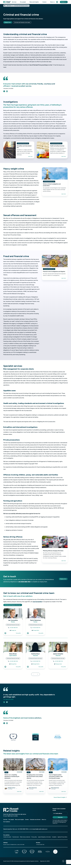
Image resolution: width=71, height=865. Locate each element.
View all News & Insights (59, 797)
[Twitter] (63, 861)
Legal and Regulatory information (44, 836)
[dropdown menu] (16, 788)
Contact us (63, 2)
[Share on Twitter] (4, 91)
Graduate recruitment (35, 819)
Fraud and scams (15, 836)
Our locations (6, 821)
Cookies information (7, 836)
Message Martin (36, 630)
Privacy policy (34, 836)
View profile (18, 633)
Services (14, 2)
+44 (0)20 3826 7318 (36, 661)
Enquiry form (8, 22)
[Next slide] (37, 674)
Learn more (30, 156)
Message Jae (13, 630)
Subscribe (60, 817)
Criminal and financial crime (23, 143)
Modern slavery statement (25, 836)
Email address (58, 813)
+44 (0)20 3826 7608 (13, 661)
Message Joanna (58, 663)
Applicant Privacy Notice (62, 836)
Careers (44, 2)
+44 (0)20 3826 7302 (58, 661)
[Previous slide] (33, 674)
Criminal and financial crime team (22, 22)
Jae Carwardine (37, 601)
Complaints (54, 836)
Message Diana (13, 663)
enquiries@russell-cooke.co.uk (39, 829)
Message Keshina (36, 663)
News (6, 772)
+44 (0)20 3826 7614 (36, 627)
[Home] (4, 5)
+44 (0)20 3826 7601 (13, 627)
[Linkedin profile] (5, 633)
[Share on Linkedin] (7, 91)
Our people (23, 2)
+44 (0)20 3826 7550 (22, 829)
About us (52, 2)
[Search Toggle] (57, 2)
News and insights (34, 2)
